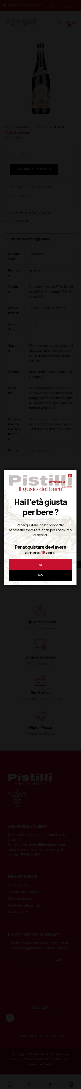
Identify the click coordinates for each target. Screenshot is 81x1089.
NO (40, 575)
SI (40, 564)
